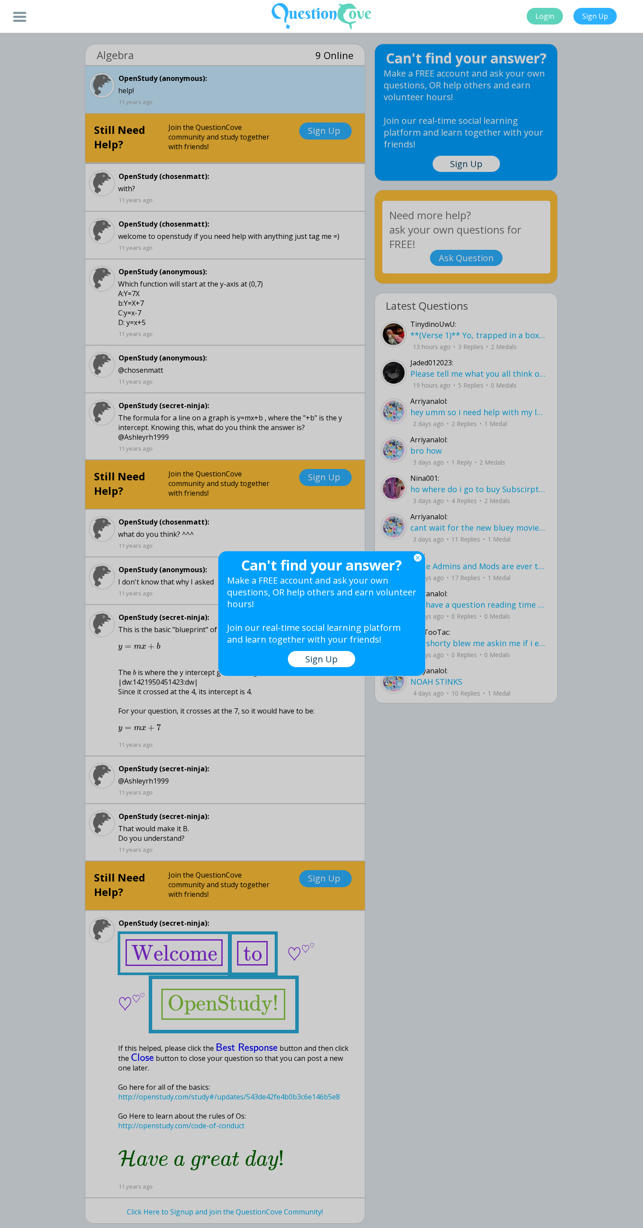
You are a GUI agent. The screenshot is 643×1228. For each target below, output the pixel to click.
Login (544, 16)
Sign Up (595, 16)
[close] (417, 557)
